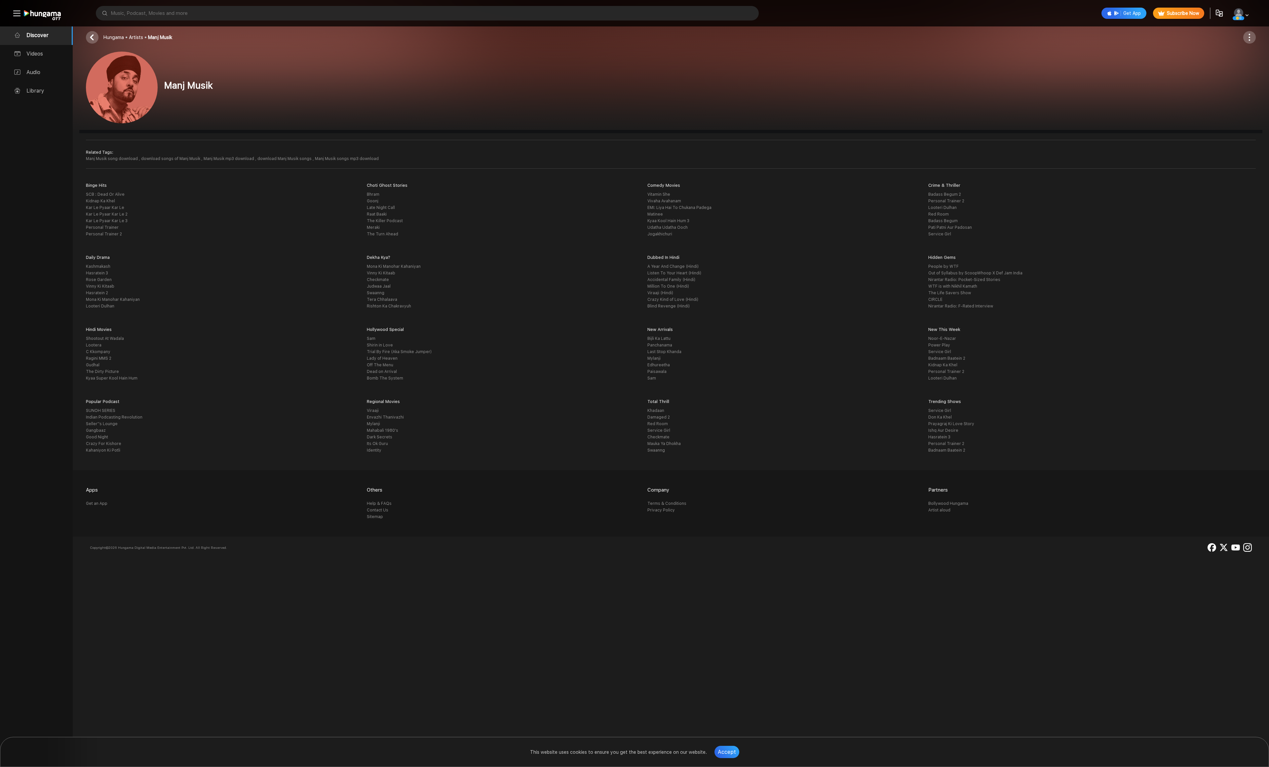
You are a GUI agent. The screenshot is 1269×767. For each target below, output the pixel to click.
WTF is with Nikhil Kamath (952, 286)
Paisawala (657, 371)
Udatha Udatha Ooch (667, 227)
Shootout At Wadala (105, 338)
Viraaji (373, 410)
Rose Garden (99, 279)
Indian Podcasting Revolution (114, 417)
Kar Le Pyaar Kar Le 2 (107, 214)
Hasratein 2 (97, 293)
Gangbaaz (96, 430)
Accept (727, 752)
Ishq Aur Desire (943, 430)
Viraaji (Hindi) (660, 293)
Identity (374, 450)
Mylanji (654, 358)
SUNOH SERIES (100, 410)
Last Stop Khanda (664, 351)
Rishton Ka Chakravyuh (389, 306)
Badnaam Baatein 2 (946, 358)
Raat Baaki (377, 214)
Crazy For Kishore (103, 443)
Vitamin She (658, 194)
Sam (371, 338)
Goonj (372, 201)
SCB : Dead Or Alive (105, 194)
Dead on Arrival (382, 371)
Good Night (97, 437)
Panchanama (659, 345)
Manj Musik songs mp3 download (347, 158)
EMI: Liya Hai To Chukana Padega (679, 207)
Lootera (93, 345)
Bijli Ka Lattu (659, 338)
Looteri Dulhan (942, 207)
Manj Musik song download (112, 158)
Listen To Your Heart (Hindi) (674, 273)
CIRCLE (935, 299)
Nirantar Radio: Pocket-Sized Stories (964, 279)
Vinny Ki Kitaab (100, 286)
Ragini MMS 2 (98, 358)
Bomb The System (385, 378)
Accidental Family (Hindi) (671, 279)
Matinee (655, 214)
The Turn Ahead (382, 234)
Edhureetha (658, 365)
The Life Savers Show (949, 293)
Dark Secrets (379, 437)
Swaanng (375, 293)
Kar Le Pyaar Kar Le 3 (107, 221)
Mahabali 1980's (382, 430)
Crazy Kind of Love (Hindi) (672, 299)
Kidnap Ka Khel (100, 201)
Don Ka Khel (940, 417)
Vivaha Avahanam (664, 201)
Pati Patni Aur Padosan (950, 227)
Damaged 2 (658, 417)
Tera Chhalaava (382, 299)
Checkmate (378, 279)
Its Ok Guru (377, 443)
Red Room (938, 214)
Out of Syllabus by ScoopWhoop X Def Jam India (975, 273)
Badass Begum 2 (944, 194)
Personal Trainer (102, 227)
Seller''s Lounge (102, 424)
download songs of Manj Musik (171, 158)
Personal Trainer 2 (104, 234)
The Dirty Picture (102, 371)
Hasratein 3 (97, 273)
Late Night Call (381, 207)
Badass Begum (943, 221)
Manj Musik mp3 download (229, 158)
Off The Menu (380, 365)
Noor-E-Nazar (942, 338)
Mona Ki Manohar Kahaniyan (113, 299)
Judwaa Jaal (379, 286)
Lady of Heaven (382, 358)
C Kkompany (98, 351)
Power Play (939, 345)
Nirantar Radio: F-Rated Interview (960, 306)
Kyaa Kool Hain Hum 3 (668, 221)
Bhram (373, 194)
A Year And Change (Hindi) (673, 266)
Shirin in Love (380, 345)
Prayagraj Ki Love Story (951, 424)
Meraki (373, 227)
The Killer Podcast (385, 221)
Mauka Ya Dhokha (664, 443)
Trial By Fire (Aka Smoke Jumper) (399, 351)
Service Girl (939, 234)
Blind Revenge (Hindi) (668, 306)
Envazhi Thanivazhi (385, 417)
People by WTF (943, 266)
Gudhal (92, 365)
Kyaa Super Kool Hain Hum (111, 378)
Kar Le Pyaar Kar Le (105, 207)
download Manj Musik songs (285, 158)
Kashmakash (98, 266)
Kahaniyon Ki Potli (103, 450)
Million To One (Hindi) (668, 286)
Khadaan (655, 410)
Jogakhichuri (659, 234)
